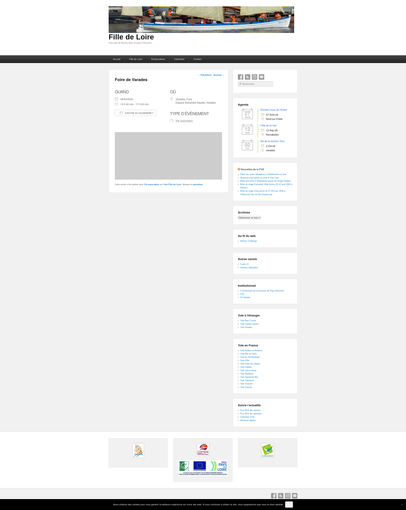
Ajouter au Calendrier (137, 113)
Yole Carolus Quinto (249, 324)
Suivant (219, 75)
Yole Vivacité (246, 383)
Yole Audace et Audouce (251, 350)
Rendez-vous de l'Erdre (273, 110)
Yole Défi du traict (248, 354)
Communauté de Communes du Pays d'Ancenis (262, 291)
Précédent (205, 75)
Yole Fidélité (246, 367)
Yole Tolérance (247, 380)
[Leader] (202, 475)
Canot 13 (244, 264)
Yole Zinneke (246, 327)
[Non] (402, 504)
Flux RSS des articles (250, 410)
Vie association (184, 121)
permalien (198, 184)
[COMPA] (202, 449)
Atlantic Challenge (248, 241)
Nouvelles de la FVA (252, 169)
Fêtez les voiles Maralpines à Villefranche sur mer (263, 174)
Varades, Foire (184, 99)
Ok (289, 504)
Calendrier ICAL (247, 417)
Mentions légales (248, 420)
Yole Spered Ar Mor (249, 377)
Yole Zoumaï (246, 387)
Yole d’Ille (244, 360)
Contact (197, 59)
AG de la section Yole (272, 141)
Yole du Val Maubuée (250, 357)
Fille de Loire (131, 37)
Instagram (254, 77)
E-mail (261, 77)
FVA (242, 294)
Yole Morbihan (246, 374)
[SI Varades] (267, 450)
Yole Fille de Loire (172, 184)
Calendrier (179, 59)
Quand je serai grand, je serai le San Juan (259, 177)
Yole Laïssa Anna (248, 370)
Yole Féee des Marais (250, 364)
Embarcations (158, 59)
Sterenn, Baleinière (249, 267)
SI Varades (245, 297)
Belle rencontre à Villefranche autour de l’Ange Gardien (265, 181)
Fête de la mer (268, 125)
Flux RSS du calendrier (251, 413)
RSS (247, 77)
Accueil (116, 59)
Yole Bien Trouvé (248, 320)
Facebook (240, 77)
